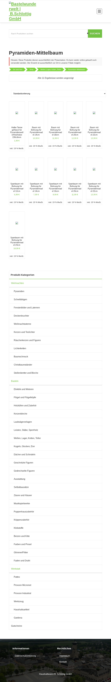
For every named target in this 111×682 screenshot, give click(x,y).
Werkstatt (15, 569)
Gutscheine (16, 626)
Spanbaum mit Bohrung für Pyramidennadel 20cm (74, 187)
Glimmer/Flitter (21, 552)
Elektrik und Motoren (24, 389)
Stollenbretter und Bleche (26, 373)
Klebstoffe (18, 528)
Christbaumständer (23, 365)
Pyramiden (19, 291)
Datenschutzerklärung (25, 656)
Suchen (95, 33)
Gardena (18, 618)
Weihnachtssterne (22, 324)
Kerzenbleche (20, 414)
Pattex (17, 577)
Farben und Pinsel (23, 544)
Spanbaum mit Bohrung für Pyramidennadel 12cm (16, 187)
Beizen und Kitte (22, 536)
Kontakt (63, 662)
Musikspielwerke (22, 503)
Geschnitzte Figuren (23, 463)
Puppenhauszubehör (24, 511)
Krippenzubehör (21, 520)
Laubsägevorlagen (23, 422)
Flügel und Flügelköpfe (25, 397)
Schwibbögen (20, 299)
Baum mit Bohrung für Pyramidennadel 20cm (74, 131)
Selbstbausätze (21, 487)
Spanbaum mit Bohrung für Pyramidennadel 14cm (36, 187)
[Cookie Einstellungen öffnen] (6, 676)
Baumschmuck (21, 356)
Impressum (64, 656)
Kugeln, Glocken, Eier (24, 446)
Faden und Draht (22, 560)
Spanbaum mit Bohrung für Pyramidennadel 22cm (94, 187)
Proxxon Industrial (22, 593)
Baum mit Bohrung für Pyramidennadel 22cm (94, 131)
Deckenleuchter (21, 316)
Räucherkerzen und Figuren (27, 340)
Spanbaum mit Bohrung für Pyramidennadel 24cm (16, 241)
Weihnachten (17, 283)
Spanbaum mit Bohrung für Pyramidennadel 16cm (55, 187)
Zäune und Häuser (23, 495)
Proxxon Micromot (22, 585)
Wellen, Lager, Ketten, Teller (27, 438)
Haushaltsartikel (21, 609)
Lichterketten (20, 348)
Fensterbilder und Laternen (27, 307)
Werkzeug (19, 601)
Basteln (14, 381)
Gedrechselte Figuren (24, 471)
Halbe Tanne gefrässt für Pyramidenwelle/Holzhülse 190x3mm (16, 132)
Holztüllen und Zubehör (25, 405)
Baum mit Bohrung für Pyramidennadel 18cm (55, 131)
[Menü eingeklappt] (99, 11)
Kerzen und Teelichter (24, 332)
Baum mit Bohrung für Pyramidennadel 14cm (36, 131)
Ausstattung (19, 479)
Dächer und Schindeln (24, 454)
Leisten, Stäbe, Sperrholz (26, 430)
